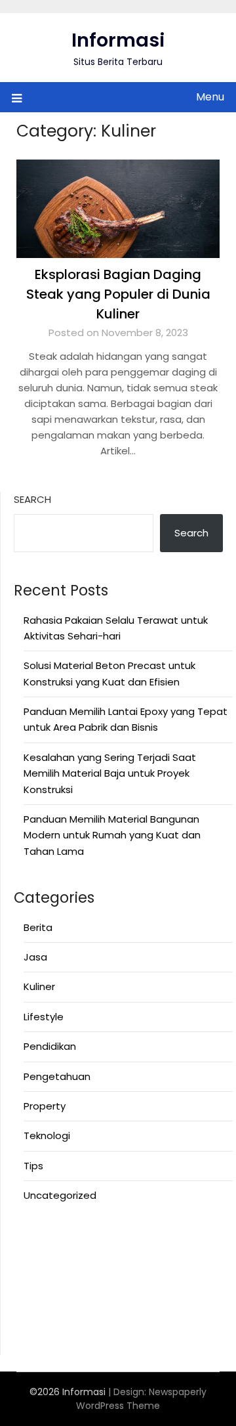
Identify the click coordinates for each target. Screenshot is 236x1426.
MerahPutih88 (47, 1254)
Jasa (35, 957)
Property (45, 1106)
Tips (33, 1166)
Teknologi (47, 1135)
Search (32, 499)
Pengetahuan (57, 1076)
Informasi (118, 40)
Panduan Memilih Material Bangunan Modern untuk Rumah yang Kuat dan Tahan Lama (112, 835)
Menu (210, 96)
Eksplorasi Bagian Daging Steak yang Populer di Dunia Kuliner (118, 294)
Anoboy (32, 1237)
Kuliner (39, 986)
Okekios (32, 1334)
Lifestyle (44, 1017)
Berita (38, 927)
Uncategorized (60, 1195)
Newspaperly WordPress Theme (141, 1398)
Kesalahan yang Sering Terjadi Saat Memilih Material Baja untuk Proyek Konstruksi (110, 773)
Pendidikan (50, 1046)
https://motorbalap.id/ (70, 1317)
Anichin (31, 1301)
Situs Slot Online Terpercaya (82, 1269)
